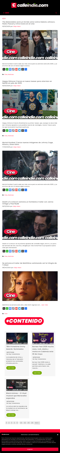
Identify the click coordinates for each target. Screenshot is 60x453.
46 (32, 423)
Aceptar (30, 449)
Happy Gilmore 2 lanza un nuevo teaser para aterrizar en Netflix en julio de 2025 (27, 82)
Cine (5, 74)
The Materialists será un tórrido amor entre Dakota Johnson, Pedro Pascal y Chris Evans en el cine (28, 23)
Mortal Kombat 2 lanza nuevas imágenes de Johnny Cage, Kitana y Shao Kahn (27, 143)
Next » (37, 423)
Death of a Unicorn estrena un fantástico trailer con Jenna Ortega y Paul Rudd (27, 203)
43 (21, 423)
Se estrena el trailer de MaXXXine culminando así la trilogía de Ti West (29, 264)
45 (28, 423)
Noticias (11, 74)
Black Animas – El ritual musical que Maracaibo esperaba (16, 395)
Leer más (44, 305)
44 (25, 423)
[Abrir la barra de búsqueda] (56, 13)
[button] (57, 434)
